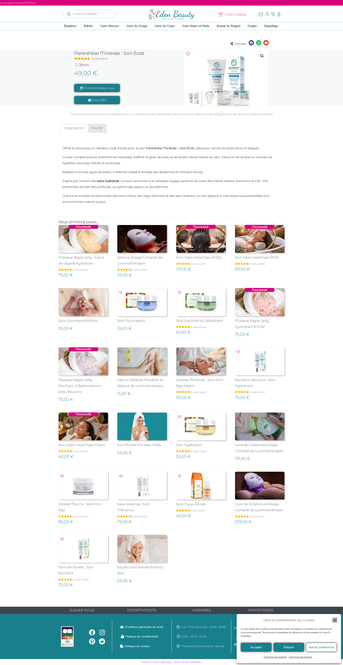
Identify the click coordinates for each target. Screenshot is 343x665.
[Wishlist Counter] (261, 14)
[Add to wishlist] (188, 54)
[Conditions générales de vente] (122, 627)
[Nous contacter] (273, 14)
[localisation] (279, 14)
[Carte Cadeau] (221, 14)
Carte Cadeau (235, 14)
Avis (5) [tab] (96, 128)
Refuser (289, 647)
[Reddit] (102, 641)
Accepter (256, 647)
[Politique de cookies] (121, 646)
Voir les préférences (321, 647)
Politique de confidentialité (142, 636)
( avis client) (100, 58)
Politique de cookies (275, 656)
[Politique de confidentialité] (122, 636)
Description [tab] (74, 128)
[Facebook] (92, 632)
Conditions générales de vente (144, 626)
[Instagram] (102, 632)
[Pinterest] (92, 641)
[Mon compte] (267, 14)
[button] (335, 620)
